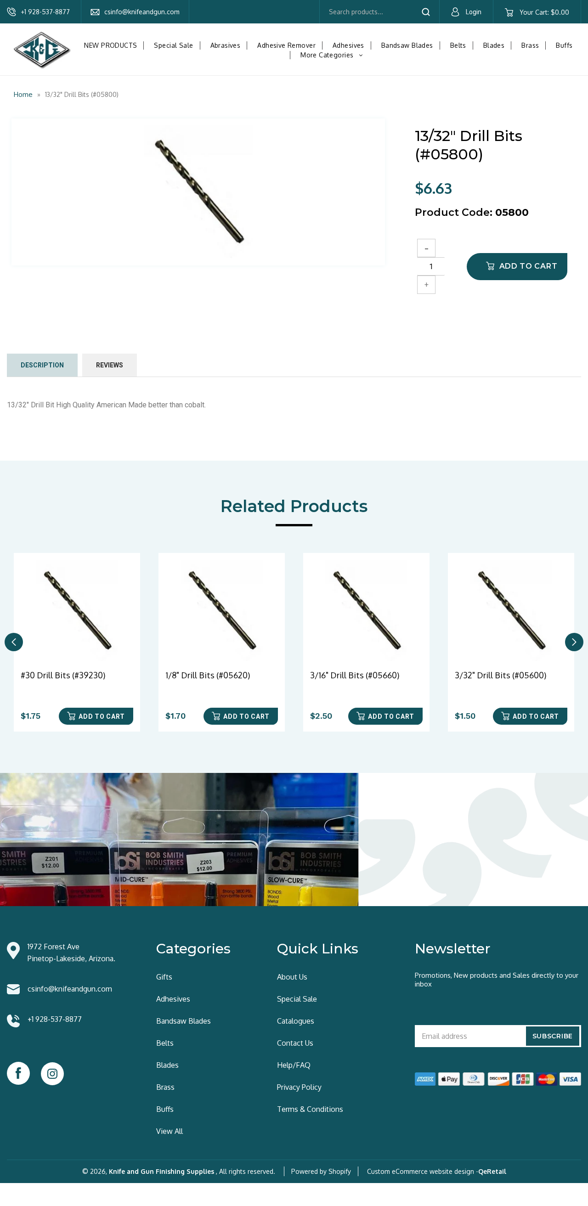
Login (473, 12)
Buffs (564, 45)
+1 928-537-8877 (45, 12)
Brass (530, 45)
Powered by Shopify (321, 1171)
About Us (292, 976)
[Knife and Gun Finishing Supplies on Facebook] (18, 1073)
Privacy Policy (299, 1087)
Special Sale (173, 45)
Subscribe (552, 1036)
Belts (458, 45)
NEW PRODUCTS (110, 45)
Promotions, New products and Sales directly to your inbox (496, 979)
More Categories (333, 55)
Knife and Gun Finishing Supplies (161, 1171)
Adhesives (348, 45)
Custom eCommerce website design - (422, 1171)
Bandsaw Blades (407, 45)
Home (23, 94)
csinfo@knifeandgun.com (142, 12)
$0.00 (544, 12)
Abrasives (225, 45)
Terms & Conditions (310, 1109)
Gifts (164, 976)
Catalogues (295, 1021)
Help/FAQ (294, 1065)
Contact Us (295, 1043)
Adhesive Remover (286, 45)
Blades (494, 45)
